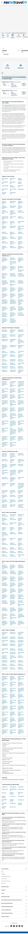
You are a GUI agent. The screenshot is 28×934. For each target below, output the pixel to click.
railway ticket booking (17, 147)
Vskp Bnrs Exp (5, 81)
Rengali (4, 85)
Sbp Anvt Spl (5, 90)
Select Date (23, 84)
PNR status (14, 109)
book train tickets (7, 104)
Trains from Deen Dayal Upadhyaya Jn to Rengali (13, 779)
